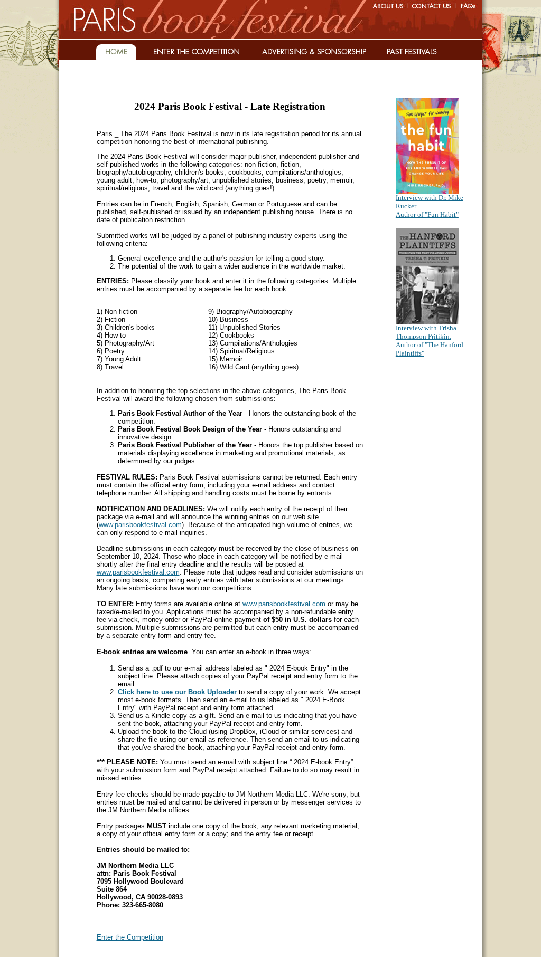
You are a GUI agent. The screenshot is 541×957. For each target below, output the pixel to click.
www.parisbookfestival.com (140, 525)
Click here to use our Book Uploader (177, 692)
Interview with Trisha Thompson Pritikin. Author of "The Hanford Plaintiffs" (429, 340)
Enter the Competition (130, 937)
